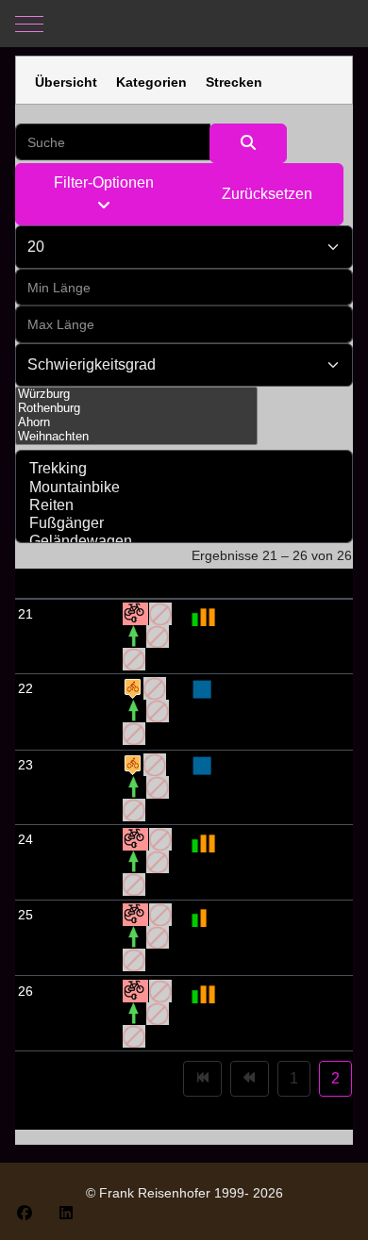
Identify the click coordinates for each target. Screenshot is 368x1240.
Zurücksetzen (267, 194)
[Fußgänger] (184, 524)
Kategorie (154, 582)
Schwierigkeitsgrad (252, 582)
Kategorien (151, 82)
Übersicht (66, 82)
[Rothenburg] (136, 409)
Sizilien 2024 (76, 613)
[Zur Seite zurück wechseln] (249, 1079)
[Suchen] (248, 143)
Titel (53, 582)
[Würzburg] (136, 395)
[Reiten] (184, 506)
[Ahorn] (136, 423)
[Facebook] (24, 1213)
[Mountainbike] (184, 488)
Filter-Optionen (104, 182)
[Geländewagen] (184, 542)
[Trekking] (184, 469)
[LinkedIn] (66, 1213)
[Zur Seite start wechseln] (202, 1079)
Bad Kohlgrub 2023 (65, 711)
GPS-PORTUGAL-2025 (77, 937)
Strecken (234, 82)
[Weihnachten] (136, 437)
